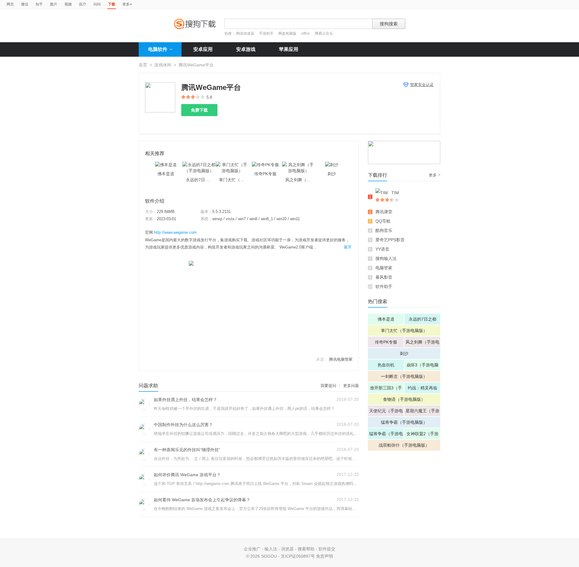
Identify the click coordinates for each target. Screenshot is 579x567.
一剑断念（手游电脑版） (404, 376)
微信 (24, 4)
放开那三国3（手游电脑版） (386, 389)
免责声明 (324, 556)
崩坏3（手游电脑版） (422, 366)
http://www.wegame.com (175, 232)
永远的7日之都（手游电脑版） (422, 321)
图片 (53, 4)
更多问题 (351, 385)
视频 (68, 4)
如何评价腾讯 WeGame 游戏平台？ (187, 474)
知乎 (39, 4)
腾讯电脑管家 (341, 359)
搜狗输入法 (386, 258)
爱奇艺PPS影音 (390, 239)
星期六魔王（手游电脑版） (422, 412)
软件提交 (326, 548)
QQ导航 (383, 221)
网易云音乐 (324, 33)
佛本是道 (386, 319)
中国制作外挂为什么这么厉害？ (183, 424)
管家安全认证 (422, 84)
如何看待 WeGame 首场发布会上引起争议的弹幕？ (202, 499)
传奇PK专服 (386, 342)
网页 (10, 4)
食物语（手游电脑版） (404, 399)
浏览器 (287, 548)
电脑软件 (157, 49)
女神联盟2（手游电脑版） (422, 435)
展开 (348, 247)
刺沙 (404, 353)
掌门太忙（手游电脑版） (404, 330)
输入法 (270, 548)
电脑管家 (383, 267)
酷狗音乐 (383, 230)
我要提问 (328, 385)
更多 (127, 4)
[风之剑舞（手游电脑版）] (298, 164)
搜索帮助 (306, 548)
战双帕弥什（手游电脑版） (404, 445)
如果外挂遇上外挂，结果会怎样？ (185, 399)
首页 (143, 64)
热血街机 (386, 365)
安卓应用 (203, 49)
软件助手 (383, 286)
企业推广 (252, 548)
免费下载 (199, 110)
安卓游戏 (245, 49)
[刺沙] (331, 164)
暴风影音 (383, 277)
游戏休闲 (162, 64)
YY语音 (382, 249)
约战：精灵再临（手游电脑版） (422, 389)
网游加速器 (245, 33)
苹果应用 (288, 49)
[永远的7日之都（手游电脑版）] (199, 164)
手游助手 (266, 33)
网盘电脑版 (287, 33)
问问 (97, 4)
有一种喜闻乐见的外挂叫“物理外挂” (187, 449)
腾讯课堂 (383, 211)
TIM (395, 192)
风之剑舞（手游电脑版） (422, 343)
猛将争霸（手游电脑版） (404, 422)
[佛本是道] (166, 164)
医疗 (82, 4)
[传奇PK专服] (265, 164)
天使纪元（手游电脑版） (386, 412)
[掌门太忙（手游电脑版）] (232, 164)
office (306, 33)
